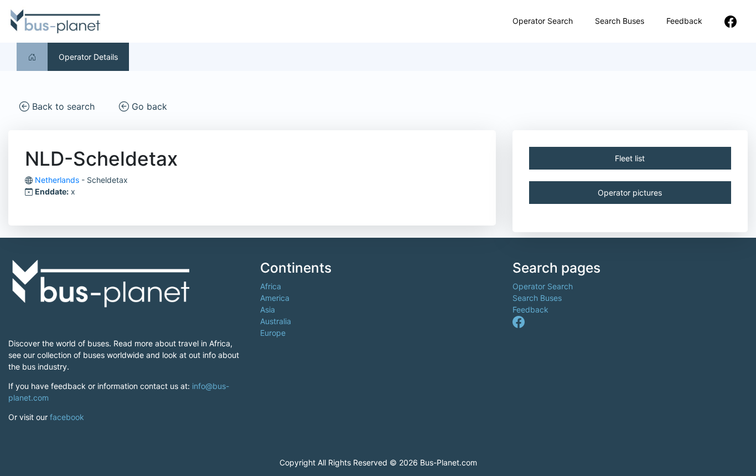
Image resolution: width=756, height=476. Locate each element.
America (274, 298)
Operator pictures (630, 192)
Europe (273, 332)
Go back (148, 106)
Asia (267, 309)
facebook (67, 417)
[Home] (32, 57)
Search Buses (619, 20)
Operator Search (542, 20)
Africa (270, 286)
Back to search (62, 106)
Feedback (684, 20)
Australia (275, 321)
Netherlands (57, 180)
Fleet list (630, 158)
